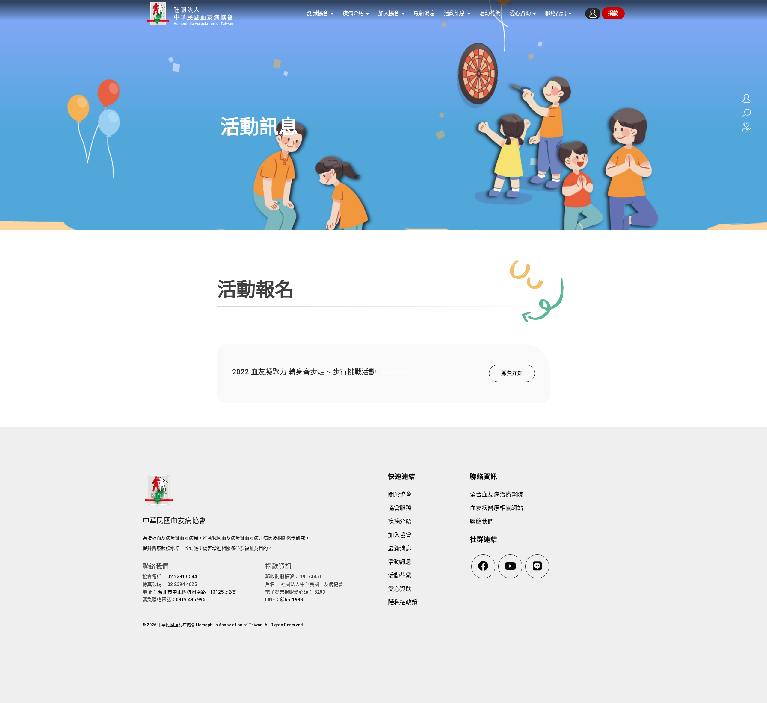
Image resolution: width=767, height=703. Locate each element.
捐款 (613, 13)
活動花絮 (490, 13)
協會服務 (400, 508)
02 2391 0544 (182, 576)
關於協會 (400, 494)
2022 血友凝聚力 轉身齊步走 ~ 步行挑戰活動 (304, 372)
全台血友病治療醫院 (496, 494)
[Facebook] (483, 566)
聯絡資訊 (555, 13)
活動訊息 (454, 13)
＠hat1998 (291, 599)
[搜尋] (746, 113)
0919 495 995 (190, 599)
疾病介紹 (353, 13)
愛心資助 (520, 13)
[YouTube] (510, 566)
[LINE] (537, 566)
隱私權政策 (403, 602)
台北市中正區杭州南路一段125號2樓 (197, 592)
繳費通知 (512, 373)
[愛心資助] (746, 127)
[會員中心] (593, 13)
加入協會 (388, 13)
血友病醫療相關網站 (496, 508)
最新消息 (424, 13)
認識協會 (317, 13)
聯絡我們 (481, 521)
